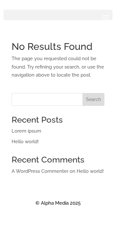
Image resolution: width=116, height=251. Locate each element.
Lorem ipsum (26, 131)
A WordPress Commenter (40, 171)
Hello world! (25, 141)
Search (93, 99)
